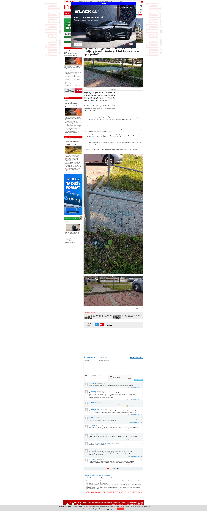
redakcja (97, 502)
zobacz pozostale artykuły (75, 246)
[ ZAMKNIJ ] (103, 3)
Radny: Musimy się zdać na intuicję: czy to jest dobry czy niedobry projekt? (71, 159)
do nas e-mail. (107, 475)
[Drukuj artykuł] (132, 58)
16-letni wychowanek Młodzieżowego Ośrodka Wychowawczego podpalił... (72, 53)
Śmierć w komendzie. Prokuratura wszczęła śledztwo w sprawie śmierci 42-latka (73, 118)
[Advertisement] (129, 102)
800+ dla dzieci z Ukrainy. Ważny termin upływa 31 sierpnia (72, 80)
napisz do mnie (139, 310)
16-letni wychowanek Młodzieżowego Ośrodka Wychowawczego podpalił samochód (72, 104)
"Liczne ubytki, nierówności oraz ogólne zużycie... (72, 84)
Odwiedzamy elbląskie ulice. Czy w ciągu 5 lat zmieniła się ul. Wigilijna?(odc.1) (73, 169)
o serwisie (89, 502)
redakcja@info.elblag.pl (75, 502)
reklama (123, 502)
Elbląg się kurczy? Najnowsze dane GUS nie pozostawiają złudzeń (73, 166)
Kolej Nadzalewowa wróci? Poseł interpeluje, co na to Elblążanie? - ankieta (72, 143)
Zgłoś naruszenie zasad (135, 387)
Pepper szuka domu (70, 242)
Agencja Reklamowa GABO (137, 504)
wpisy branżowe (116, 502)
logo (93, 502)
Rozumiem (120, 509)
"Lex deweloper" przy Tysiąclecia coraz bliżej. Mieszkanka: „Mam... (73, 129)
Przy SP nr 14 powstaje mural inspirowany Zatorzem (71, 75)
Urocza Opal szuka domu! (72, 223)
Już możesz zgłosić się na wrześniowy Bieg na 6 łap (73, 238)
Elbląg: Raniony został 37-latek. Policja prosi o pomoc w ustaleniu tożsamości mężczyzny (102, 317)
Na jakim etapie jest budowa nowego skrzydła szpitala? (72, 132)
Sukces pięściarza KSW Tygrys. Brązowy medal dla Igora (131, 316)
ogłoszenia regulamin (131, 502)
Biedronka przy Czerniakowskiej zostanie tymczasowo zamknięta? (73, 126)
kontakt (84, 502)
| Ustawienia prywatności (140, 503)
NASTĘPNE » (116, 468)
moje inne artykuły (139, 308)
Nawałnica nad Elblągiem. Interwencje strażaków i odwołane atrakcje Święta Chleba (72, 123)
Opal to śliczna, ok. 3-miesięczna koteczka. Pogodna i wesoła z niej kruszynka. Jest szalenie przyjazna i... (72, 234)
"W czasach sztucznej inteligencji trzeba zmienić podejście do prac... (73, 156)
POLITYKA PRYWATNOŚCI (106, 502)
